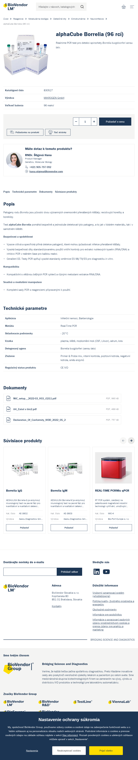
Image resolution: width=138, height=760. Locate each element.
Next (131, 440)
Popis (6, 191)
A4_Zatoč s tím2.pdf (65, 409)
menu (132, 7)
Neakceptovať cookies (69, 750)
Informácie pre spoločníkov (107, 614)
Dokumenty (46, 191)
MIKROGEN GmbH (54, 97)
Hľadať (82, 7)
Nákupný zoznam (123, 7)
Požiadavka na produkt (27, 132)
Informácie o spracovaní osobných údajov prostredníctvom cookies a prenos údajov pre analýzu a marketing (111, 624)
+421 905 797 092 (40, 167)
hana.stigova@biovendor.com (46, 171)
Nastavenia (32, 750)
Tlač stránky (60, 132)
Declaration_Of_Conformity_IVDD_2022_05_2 (65, 419)
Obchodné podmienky (105, 609)
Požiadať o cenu (115, 121)
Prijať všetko (106, 750)
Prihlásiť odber (69, 571)
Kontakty (57, 606)
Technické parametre (24, 191)
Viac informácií (70, 735)
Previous (123, 440)
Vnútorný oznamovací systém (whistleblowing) (108, 594)
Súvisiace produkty (66, 191)
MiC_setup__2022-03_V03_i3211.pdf (65, 398)
